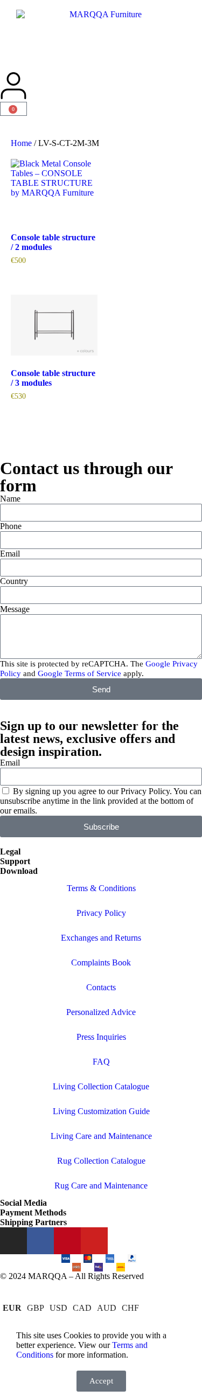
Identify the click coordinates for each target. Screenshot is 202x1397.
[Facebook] (40, 1240)
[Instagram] (13, 1240)
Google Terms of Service (79, 673)
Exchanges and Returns (101, 937)
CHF (130, 1307)
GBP (35, 1307)
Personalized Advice (101, 1012)
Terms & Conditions (101, 888)
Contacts (101, 987)
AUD (106, 1307)
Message (15, 609)
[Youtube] (94, 1240)
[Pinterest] (67, 1240)
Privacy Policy (101, 913)
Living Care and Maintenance (101, 1136)
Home (21, 143)
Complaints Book (101, 962)
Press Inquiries (101, 1036)
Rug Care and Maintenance (101, 1185)
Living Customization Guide (101, 1111)
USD (58, 1307)
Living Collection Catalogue (101, 1086)
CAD (82, 1307)
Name (10, 498)
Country (14, 581)
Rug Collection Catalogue (101, 1160)
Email (10, 553)
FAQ (101, 1061)
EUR (12, 1307)
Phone (11, 526)
